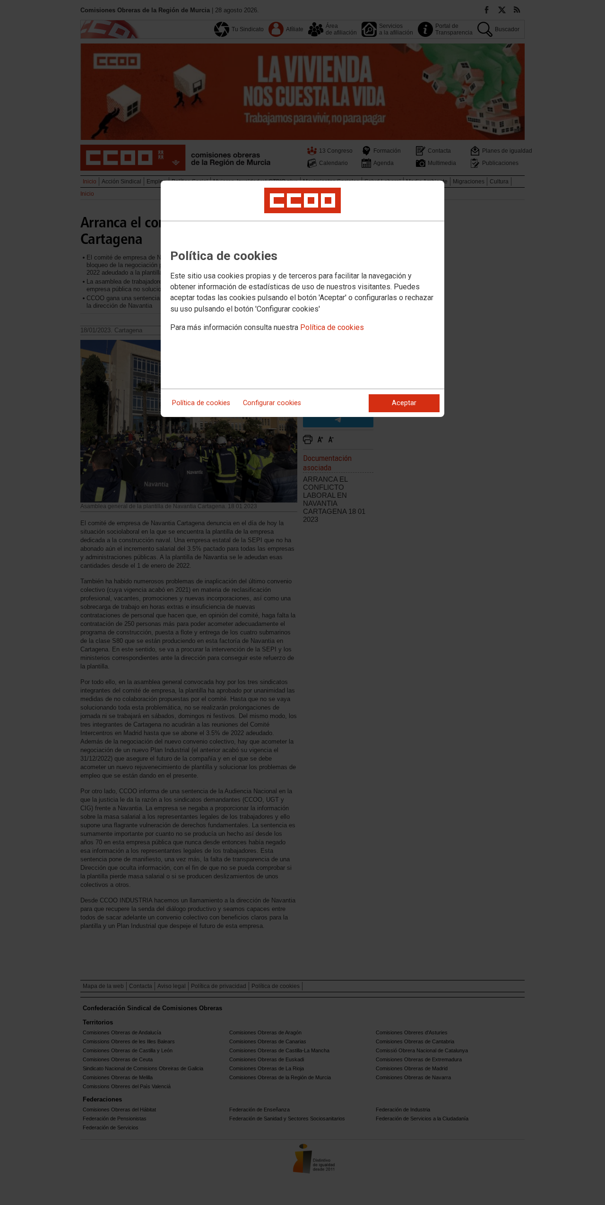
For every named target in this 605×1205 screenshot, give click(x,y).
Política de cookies (332, 327)
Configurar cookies (272, 403)
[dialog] (302, 299)
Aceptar (404, 403)
